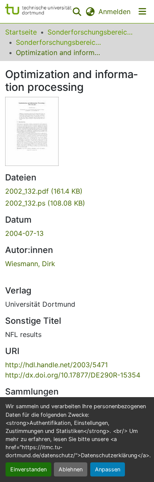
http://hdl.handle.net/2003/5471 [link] (56, 364)
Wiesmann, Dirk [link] (30, 263)
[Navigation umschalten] (142, 11)
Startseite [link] (21, 32)
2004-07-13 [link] (24, 233)
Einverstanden (28, 469)
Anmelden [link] (114, 11)
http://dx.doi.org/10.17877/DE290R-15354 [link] (72, 375)
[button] (38, 11)
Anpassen (107, 469)
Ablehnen (71, 469)
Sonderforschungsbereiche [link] (90, 32)
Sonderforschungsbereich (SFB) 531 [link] (58, 42)
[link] (77, 191)
